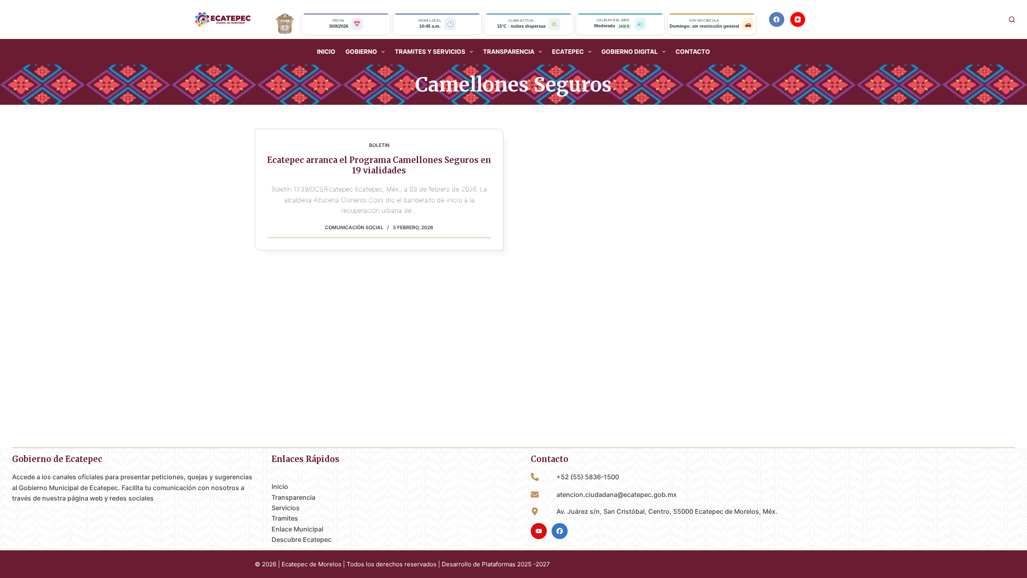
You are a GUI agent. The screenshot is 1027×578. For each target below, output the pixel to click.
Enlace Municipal (297, 529)
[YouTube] (798, 19)
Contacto (693, 52)
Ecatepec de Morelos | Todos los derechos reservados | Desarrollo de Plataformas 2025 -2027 (416, 564)
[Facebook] (776, 19)
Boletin (379, 145)
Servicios (286, 508)
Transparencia (293, 497)
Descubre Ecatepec (301, 539)
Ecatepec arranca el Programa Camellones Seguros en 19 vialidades (379, 165)
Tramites (285, 518)
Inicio (326, 52)
